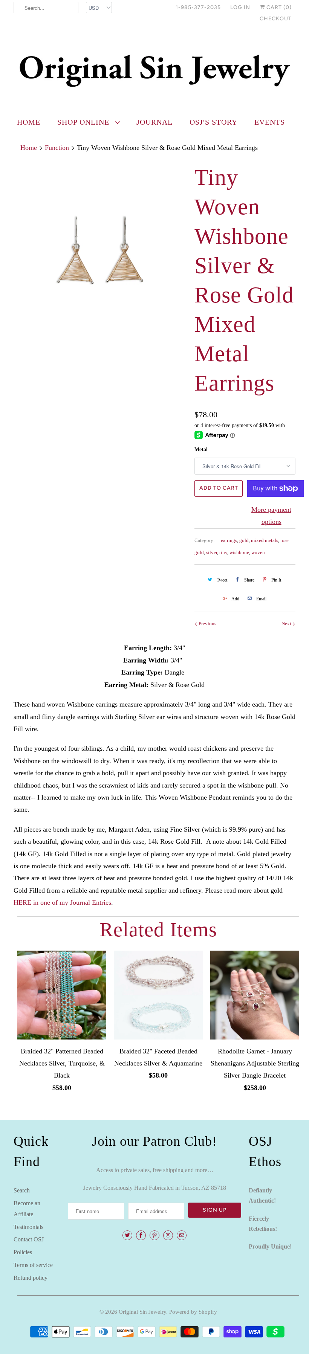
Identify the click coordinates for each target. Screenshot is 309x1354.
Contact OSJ (29, 1239)
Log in (240, 7)
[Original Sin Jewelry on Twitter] (127, 1235)
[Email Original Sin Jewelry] (182, 1235)
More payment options (271, 515)
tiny (223, 552)
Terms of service (33, 1265)
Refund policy (30, 1278)
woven (258, 552)
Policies (23, 1252)
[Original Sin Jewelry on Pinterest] (154, 1235)
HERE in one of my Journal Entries (62, 902)
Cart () (278, 7)
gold (244, 540)
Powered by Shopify (193, 1312)
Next (286, 623)
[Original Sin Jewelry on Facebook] (141, 1235)
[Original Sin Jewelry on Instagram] (168, 1235)
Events (269, 122)
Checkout (276, 18)
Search (22, 1190)
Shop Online (84, 122)
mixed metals (264, 540)
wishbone (239, 552)
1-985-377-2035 (198, 7)
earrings (229, 540)
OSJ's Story (213, 122)
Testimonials (28, 1227)
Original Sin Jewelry (142, 1312)
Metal (201, 449)
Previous (206, 623)
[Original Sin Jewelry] (154, 70)
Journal (154, 122)
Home (28, 122)
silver (211, 552)
